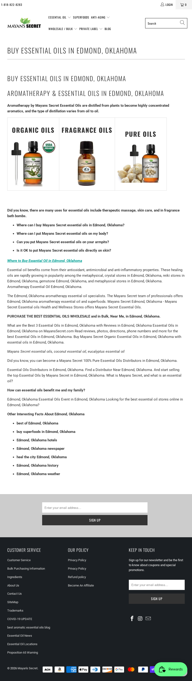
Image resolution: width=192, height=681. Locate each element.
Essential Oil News (19, 635)
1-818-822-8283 (11, 5)
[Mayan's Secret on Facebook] (132, 619)
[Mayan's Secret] (24, 23)
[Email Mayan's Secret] (148, 619)
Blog (108, 29)
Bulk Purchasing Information (26, 568)
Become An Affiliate (81, 585)
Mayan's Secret (27, 668)
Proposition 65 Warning (22, 652)
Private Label (89, 29)
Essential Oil (57, 17)
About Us (13, 585)
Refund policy (77, 577)
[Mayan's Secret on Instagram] (140, 619)
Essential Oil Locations (22, 644)
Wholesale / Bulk (61, 29)
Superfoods (81, 17)
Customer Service (19, 560)
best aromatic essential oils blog (28, 627)
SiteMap (12, 602)
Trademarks (15, 610)
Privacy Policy (77, 560)
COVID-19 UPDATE (19, 619)
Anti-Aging (98, 17)
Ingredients (14, 577)
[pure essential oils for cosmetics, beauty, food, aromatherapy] (140, 181)
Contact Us (14, 593)
